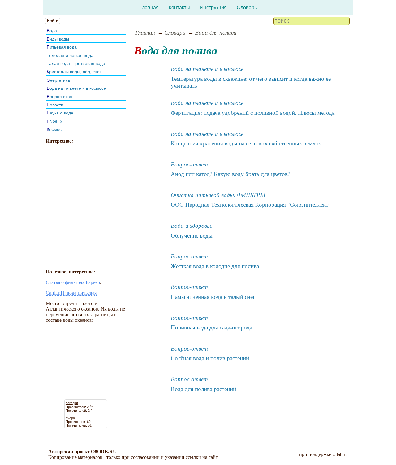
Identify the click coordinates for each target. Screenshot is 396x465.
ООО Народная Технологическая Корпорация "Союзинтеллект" (251, 204)
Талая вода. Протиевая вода (76, 63)
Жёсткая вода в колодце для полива (215, 266)
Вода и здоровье (191, 225)
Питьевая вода (62, 47)
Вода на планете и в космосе (76, 88)
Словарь (247, 7)
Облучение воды (192, 235)
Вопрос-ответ (60, 96)
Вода (52, 30)
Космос (54, 129)
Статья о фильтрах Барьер (73, 282)
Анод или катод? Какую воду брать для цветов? (230, 174)
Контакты (179, 7)
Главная (149, 7)
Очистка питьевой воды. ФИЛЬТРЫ (218, 195)
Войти (52, 21)
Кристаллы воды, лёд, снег (74, 71)
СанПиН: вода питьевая (71, 292)
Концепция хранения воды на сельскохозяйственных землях (246, 143)
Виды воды (58, 39)
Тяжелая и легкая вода (70, 55)
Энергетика (58, 80)
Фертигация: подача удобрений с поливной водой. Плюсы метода (252, 113)
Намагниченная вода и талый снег (213, 297)
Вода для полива (216, 32)
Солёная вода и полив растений (210, 358)
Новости (55, 104)
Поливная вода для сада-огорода (211, 327)
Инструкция (213, 7)
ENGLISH (56, 121)
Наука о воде (60, 112)
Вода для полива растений (203, 389)
